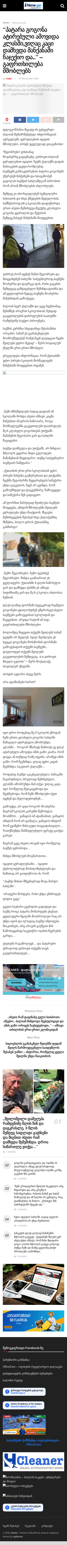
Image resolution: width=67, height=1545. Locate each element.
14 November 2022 (28, 78)
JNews (14, 1532)
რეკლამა (30, 1525)
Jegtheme (18, 1536)
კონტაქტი (47, 1525)
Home (6, 22)
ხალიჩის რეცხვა (13, 1380)
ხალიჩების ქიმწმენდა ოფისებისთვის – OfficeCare (33, 1442)
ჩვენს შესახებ (11, 1525)
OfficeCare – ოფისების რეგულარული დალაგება (33, 1366)
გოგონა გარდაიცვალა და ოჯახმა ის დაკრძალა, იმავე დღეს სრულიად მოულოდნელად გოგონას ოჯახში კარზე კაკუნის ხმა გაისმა (37, 1168)
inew (9, 78)
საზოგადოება (19, 22)
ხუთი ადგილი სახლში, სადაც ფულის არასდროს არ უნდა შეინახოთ (36, 1218)
